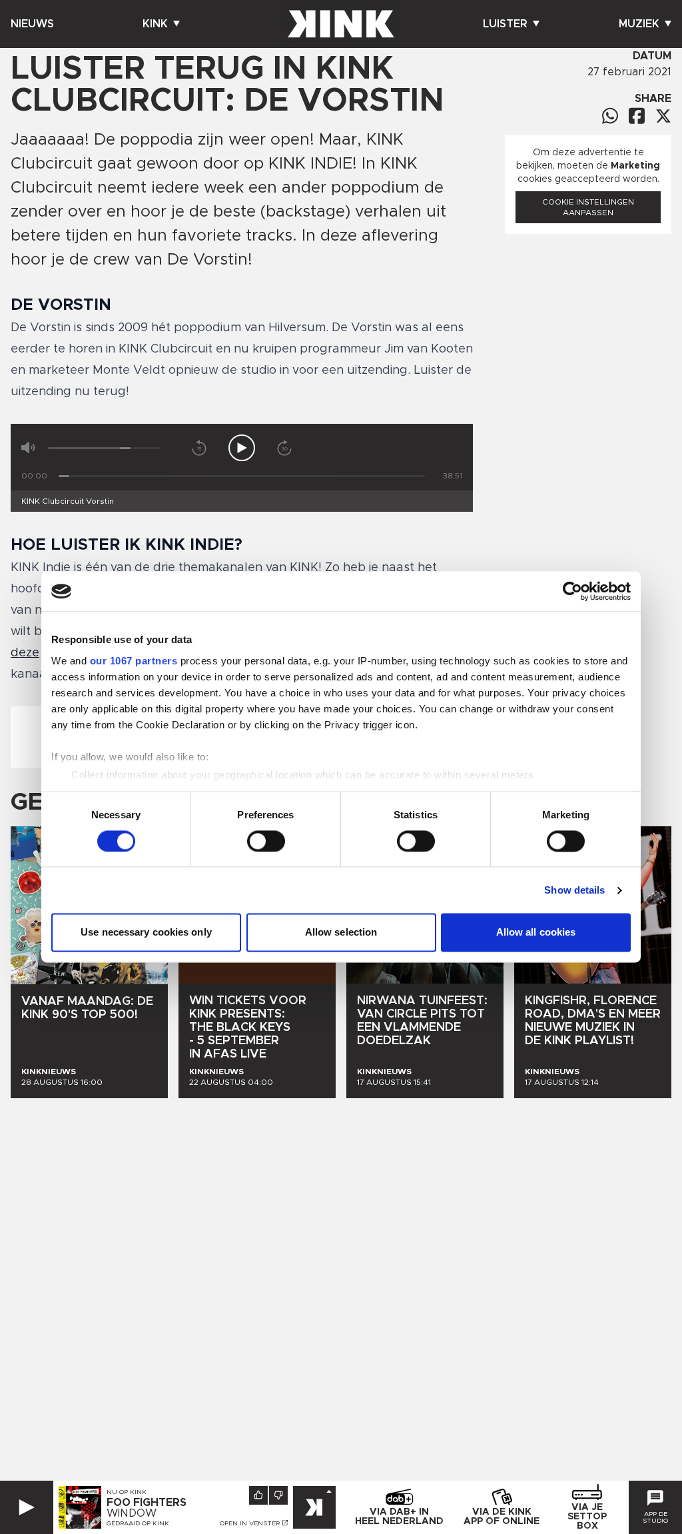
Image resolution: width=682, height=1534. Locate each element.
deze (25, 653)
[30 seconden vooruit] (284, 448)
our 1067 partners (134, 660)
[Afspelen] (241, 447)
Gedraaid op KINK (138, 1523)
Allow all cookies (536, 932)
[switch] (266, 841)
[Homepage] (341, 24)
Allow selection (341, 932)
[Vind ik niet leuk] (278, 1495)
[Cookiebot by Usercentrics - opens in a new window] (572, 591)
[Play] (26, 1507)
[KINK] (314, 1507)
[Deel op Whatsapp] (610, 116)
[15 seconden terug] (199, 448)
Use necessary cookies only (146, 932)
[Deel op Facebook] (637, 116)
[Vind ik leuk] (258, 1495)
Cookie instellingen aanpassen (588, 207)
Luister (505, 24)
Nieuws (32, 24)
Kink (155, 24)
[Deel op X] (663, 116)
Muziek (639, 24)
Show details (574, 890)
